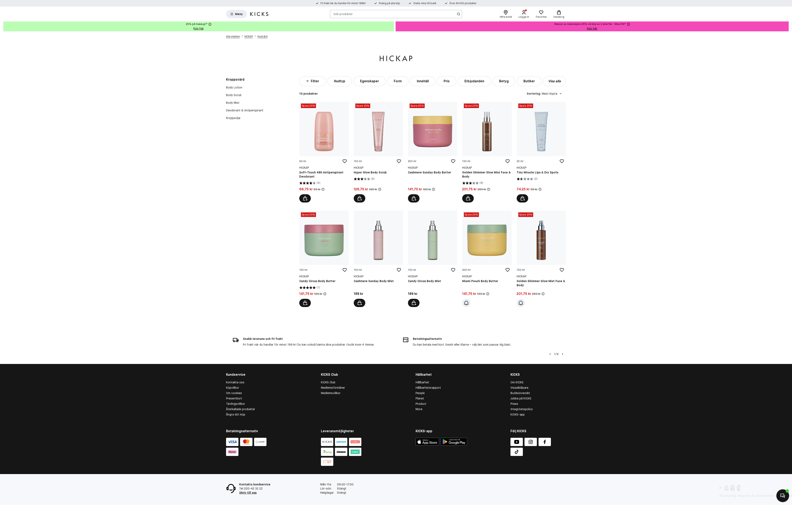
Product (421, 404)
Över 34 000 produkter (462, 3)
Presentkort (234, 398)
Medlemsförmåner (333, 388)
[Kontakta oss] (782, 495)
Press (514, 404)
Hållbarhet (422, 382)
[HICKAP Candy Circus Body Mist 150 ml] (432, 259)
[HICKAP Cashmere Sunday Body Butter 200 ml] (432, 152)
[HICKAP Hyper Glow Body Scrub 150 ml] (378, 152)
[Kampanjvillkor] (323, 189)
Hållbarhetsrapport (428, 388)
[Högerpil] (788, 26)
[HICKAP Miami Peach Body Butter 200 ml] (487, 259)
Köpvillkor (232, 388)
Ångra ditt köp (235, 414)
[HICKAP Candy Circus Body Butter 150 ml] (324, 259)
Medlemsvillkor (331, 393)
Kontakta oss (235, 382)
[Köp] (305, 198)
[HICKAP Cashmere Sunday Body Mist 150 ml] (378, 259)
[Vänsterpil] (550, 354)
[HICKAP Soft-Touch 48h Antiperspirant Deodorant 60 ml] (324, 152)
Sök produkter (343, 14)
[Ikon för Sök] (458, 14)
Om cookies (234, 393)
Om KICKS (516, 382)
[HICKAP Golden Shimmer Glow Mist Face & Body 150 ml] (487, 152)
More (419, 409)
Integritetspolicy (521, 409)
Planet (420, 398)
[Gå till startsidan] (259, 14)
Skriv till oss (248, 492)
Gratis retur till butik (424, 3)
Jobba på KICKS (520, 398)
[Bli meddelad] (466, 303)
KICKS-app (517, 414)
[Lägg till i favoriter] (345, 161)
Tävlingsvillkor (235, 404)
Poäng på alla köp (389, 3)
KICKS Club (328, 382)
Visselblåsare (519, 388)
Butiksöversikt (520, 393)
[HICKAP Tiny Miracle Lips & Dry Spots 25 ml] (541, 152)
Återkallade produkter (240, 409)
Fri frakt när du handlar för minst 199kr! (343, 3)
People (420, 393)
